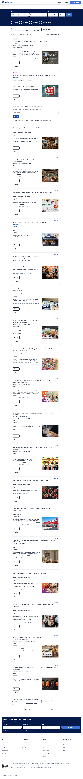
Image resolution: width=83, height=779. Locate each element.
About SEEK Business (47, 742)
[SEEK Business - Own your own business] (7, 2)
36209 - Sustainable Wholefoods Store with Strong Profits (29, 573)
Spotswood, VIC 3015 (26, 132)
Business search (5, 742)
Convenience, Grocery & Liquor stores (24, 240)
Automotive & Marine (26, 524)
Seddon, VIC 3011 (26, 545)
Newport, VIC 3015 (26, 384)
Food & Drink (15, 92)
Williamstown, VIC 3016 (27, 671)
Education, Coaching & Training (27, 58)
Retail (14, 144)
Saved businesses (5, 747)
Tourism (14, 652)
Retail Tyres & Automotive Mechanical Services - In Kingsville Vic (31, 508)
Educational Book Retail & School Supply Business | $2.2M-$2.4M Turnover (34, 349)
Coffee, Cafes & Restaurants (25, 92)
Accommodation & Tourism (33, 650)
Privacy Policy (37, 30)
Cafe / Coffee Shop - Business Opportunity (25, 159)
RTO (36, 58)
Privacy (44, 747)
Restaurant (34, 92)
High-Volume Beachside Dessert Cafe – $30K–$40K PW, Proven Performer (34, 667)
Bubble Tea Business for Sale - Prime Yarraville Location (29, 320)
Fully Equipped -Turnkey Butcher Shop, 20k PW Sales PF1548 (30, 480)
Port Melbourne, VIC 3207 (27, 80)
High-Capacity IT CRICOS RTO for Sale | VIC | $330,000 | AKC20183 (32, 41)
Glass (14, 304)
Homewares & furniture (20, 557)
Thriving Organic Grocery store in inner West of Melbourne (29, 222)
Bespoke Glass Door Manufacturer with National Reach (28, 289)
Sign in (59, 2)
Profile (3, 744)
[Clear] (57, 15)
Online (27, 557)
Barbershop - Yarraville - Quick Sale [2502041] (26, 256)
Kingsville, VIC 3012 (26, 512)
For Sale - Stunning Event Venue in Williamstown (27, 637)
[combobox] (20, 15)
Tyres (33, 524)
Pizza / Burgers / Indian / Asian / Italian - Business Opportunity (31, 128)
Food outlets (18, 144)
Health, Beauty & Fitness (18, 273)
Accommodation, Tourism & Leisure (20, 650)
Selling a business (25, 742)
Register (66, 2)
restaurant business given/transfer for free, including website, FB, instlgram (34, 75)
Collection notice (46, 750)
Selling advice (25, 744)
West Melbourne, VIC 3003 (27, 45)
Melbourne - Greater (17, 45)
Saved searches (5, 750)
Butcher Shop (25, 493)
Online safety (4, 756)
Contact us (65, 742)
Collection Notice (29, 30)
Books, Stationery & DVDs (21, 364)
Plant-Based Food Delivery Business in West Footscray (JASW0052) (32, 192)
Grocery (34, 240)
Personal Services (16, 58)
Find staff (24, 747)
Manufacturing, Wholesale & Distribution (30, 303)
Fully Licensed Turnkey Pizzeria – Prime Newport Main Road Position (32, 447)
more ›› (14, 55)
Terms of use (45, 744)
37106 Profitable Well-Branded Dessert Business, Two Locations (31, 380)
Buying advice (4, 753)
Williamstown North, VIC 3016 (28, 641)
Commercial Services (17, 303)
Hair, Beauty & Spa (27, 273)
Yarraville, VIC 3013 (26, 196)
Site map (44, 756)
